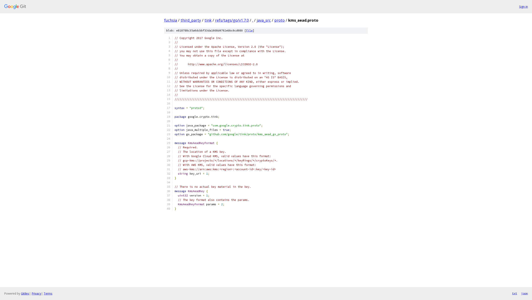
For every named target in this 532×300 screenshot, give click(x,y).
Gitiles (25, 293)
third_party (191, 20)
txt (514, 293)
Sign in (523, 7)
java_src (264, 20)
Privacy (36, 293)
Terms (48, 293)
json (524, 293)
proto (279, 20)
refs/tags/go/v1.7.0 (232, 20)
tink (208, 20)
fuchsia (170, 20)
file (249, 30)
